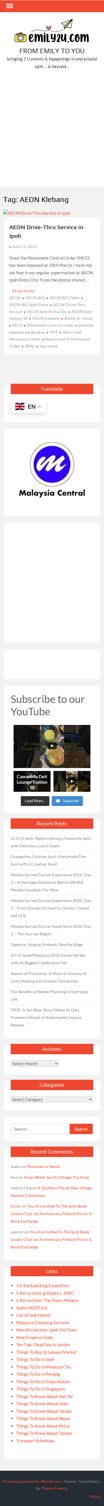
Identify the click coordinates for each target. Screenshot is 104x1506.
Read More (23, 291)
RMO (30, 346)
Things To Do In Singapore (40, 1388)
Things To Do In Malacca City (43, 1366)
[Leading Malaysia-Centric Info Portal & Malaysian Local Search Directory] (52, 470)
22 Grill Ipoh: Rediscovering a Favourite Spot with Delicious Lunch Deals (51, 842)
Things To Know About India (42, 1403)
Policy (95, 1496)
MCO (17, 325)
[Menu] (9, 6)
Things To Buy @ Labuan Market (46, 1352)
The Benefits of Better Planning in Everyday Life (49, 995)
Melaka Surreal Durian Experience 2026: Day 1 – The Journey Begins (51, 930)
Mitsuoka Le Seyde (43, 1166)
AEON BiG (35, 297)
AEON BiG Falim (65, 297)
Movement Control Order (50, 325)
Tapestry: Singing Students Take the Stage (47, 944)
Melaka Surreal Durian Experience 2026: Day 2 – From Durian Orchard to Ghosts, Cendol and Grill (51, 908)
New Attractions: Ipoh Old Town (46, 1329)
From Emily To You (52, 51)
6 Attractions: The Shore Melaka (47, 1300)
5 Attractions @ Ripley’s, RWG (45, 1293)
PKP (54, 332)
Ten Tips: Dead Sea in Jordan (43, 1344)
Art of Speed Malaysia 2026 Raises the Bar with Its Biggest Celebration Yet (48, 959)
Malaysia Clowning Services (42, 1322)
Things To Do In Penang (38, 1374)
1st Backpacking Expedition (42, 1285)
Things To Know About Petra (43, 1425)
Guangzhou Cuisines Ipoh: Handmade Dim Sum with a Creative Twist (48, 860)
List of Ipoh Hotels (33, 1315)
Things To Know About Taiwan (44, 1433)
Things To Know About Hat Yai (44, 1396)
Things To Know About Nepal (43, 1418)
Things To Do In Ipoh (35, 1359)
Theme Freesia (54, 1488)
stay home (49, 346)
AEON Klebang (46, 318)
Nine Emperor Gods (34, 1337)
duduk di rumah (78, 318)
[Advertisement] (52, 129)
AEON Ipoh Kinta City (47, 311)
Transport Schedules (35, 1440)
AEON (15, 297)
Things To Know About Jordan (44, 1411)
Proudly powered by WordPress (32, 1481)
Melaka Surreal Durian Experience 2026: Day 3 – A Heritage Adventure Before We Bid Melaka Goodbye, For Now (51, 882)
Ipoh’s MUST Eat (32, 1307)
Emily (16, 1206)
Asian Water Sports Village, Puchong (56, 1177)
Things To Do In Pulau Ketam (43, 1381)
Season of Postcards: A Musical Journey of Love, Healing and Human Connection (48, 977)
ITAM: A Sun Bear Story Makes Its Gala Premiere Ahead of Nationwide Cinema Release (46, 1017)
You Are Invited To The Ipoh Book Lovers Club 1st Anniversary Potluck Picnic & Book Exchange (51, 1214)
